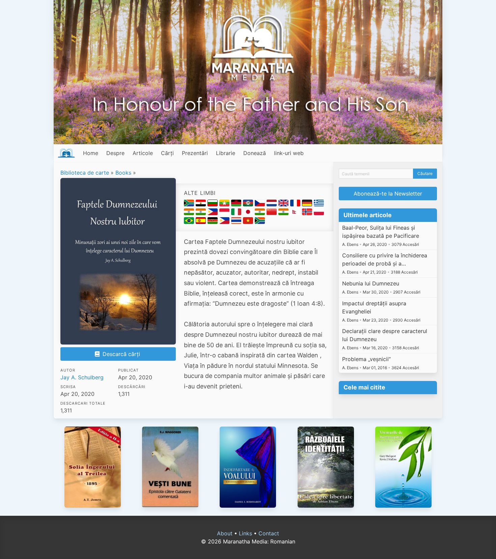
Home (90, 153)
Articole (143, 153)
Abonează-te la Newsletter (388, 193)
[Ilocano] (213, 213)
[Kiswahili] (213, 222)
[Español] (202, 222)
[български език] (213, 204)
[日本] (249, 213)
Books (123, 172)
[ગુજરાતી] (190, 213)
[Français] (296, 204)
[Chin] (249, 204)
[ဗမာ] (225, 204)
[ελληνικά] (319, 204)
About (224, 533)
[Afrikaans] (190, 204)
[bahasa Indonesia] (225, 213)
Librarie (225, 153)
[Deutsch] (308, 204)
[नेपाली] (296, 213)
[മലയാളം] (261, 213)
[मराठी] (284, 213)
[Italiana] (237, 213)
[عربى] (202, 204)
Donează (254, 153)
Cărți (167, 153)
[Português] (190, 222)
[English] (284, 204)
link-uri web (289, 153)
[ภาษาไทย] (237, 222)
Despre (115, 153)
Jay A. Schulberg (82, 377)
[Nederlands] (272, 204)
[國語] (272, 213)
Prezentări (195, 153)
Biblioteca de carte (84, 172)
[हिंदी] (202, 213)
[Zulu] (260, 222)
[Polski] (319, 213)
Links (245, 533)
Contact (268, 533)
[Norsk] (308, 213)
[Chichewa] (237, 204)
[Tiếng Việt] (249, 222)
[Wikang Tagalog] (225, 222)
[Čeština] (261, 204)
